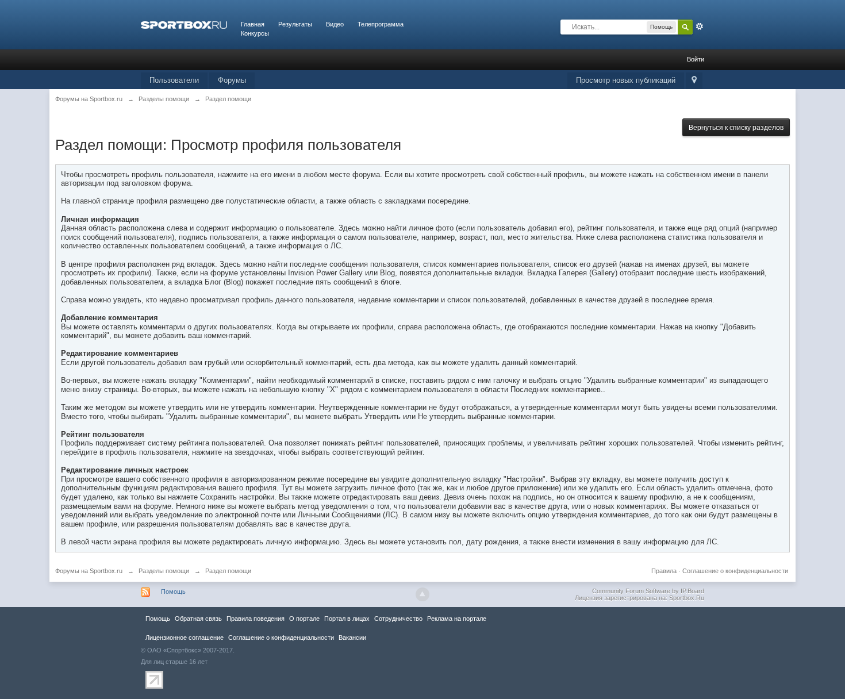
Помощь (173, 591)
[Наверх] (422, 594)
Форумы (232, 80)
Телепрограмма (381, 24)
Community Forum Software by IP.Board (648, 590)
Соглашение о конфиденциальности (735, 570)
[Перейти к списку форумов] (184, 24)
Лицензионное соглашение (184, 637)
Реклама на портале (456, 618)
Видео (335, 24)
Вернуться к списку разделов (736, 128)
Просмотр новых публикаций (625, 80)
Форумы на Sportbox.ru (88, 570)
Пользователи (174, 80)
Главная (252, 24)
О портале (304, 618)
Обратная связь (198, 618)
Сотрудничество (398, 618)
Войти (695, 59)
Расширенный (699, 26)
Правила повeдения (255, 618)
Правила (664, 570)
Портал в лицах (347, 618)
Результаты (295, 24)
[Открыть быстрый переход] (694, 80)
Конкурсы (255, 33)
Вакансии (352, 637)
